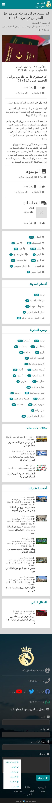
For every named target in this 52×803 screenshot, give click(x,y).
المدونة (35, 22)
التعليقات (37, 93)
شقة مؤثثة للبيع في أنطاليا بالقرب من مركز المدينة (22, 509)
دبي (15, 242)
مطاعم (20, 346)
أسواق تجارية (36, 369)
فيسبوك (40, 691)
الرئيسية (46, 22)
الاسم (44, 716)
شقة (36, 248)
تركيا (40, 177)
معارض (22, 381)
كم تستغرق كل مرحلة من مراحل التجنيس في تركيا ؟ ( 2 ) (20, 619)
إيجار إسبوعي (19, 266)
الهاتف (43, 729)
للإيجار (38, 266)
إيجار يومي (35, 271)
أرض (38, 254)
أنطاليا (36, 237)
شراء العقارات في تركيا (31, 317)
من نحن (18, 790)
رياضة (15, 392)
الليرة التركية (36, 375)
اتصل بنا (28, 794)
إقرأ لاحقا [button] (28, 87)
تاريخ (40, 352)
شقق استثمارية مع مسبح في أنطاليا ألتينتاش (21, 550)
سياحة (25, 352)
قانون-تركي (36, 404)
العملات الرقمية (20, 398)
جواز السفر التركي (34, 312)
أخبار (18, 369)
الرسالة (43, 754)
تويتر (26, 691)
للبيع (37, 260)
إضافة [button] (27, 212)
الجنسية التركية (26, 177)
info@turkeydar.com (33, 670)
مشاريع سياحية (35, 392)
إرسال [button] (41, 777)
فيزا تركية (38, 410)
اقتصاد (39, 398)
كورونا (18, 375)
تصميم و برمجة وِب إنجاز (26, 801)
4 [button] (41, 87)
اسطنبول (35, 242)
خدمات (18, 404)
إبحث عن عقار (11, 762)
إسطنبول (37, 346)
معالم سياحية (35, 387)
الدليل (31, 790)
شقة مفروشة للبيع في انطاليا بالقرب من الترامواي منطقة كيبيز (21, 529)
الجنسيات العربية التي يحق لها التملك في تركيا (21, 475)
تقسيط (17, 260)
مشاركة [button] (20, 93)
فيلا (19, 248)
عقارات (38, 381)
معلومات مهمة (36, 70)
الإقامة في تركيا (34, 363)
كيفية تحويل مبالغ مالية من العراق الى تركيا (22, 458)
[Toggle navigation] (3, 4)
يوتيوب (12, 691)
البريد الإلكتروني (39, 741)
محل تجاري (17, 254)
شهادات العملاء (35, 300)
